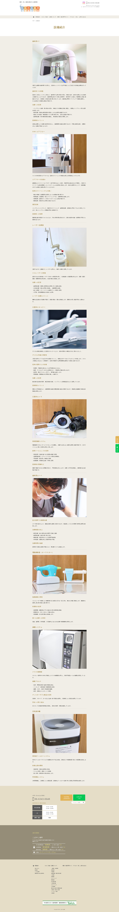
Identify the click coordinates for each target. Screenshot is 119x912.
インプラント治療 (54, 891)
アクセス (72, 16)
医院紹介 (38, 16)
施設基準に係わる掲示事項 (39, 873)
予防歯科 (52, 871)
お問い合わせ (82, 16)
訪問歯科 (52, 876)
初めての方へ (37, 868)
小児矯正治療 (53, 883)
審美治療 (52, 879)
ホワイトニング (54, 878)
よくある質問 (37, 871)
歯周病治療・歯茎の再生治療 (56, 873)
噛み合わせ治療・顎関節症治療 (56, 888)
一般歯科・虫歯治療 (54, 868)
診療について (52, 16)
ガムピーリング (54, 884)
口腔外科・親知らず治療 (55, 889)
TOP (33, 20)
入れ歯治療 (53, 886)
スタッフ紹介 (44, 16)
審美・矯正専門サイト (62, 16)
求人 (77, 16)
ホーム (33, 16)
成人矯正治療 (53, 881)
